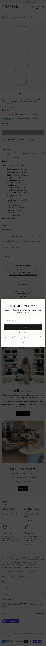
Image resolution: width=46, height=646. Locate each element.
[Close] (42, 301)
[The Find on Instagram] (23, 343)
